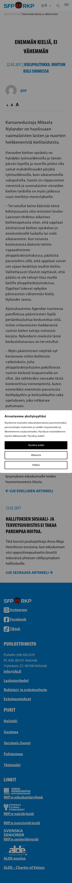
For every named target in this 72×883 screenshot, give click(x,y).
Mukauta (36, 455)
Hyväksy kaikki (36, 445)
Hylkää (36, 465)
